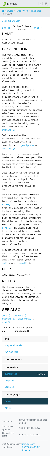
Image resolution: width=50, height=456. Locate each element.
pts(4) (6, 28)
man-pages (36, 11)
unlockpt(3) (9, 148)
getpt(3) (7, 315)
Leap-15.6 (9, 387)
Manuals (8, 11)
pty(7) (6, 322)
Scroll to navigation (11, 21)
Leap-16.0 (9, 380)
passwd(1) (23, 263)
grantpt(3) (27, 145)
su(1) (5, 263)
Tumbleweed (22, 11)
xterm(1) (7, 204)
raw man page (11, 352)
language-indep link (14, 345)
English (8, 401)
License (26, 450)
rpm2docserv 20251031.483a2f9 (31, 445)
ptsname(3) (8, 130)
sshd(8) (6, 228)
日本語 (8, 407)
